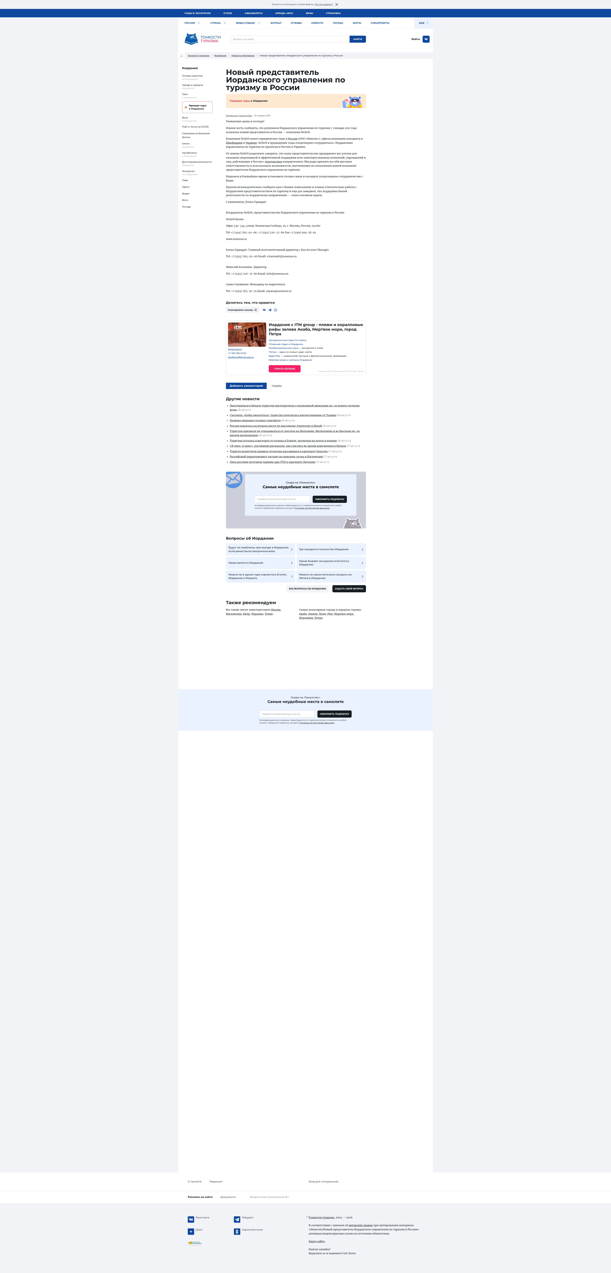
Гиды (185, 180)
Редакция (216, 1181)
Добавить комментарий (246, 385)
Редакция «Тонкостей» (239, 115)
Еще (422, 22)
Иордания (220, 55)
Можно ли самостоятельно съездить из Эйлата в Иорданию (325, 576)
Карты (357, 22)
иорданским (273, 161)
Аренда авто (284, 13)
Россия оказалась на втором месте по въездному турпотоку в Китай (276, 425)
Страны (215, 22)
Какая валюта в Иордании (245, 562)
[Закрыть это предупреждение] (336, 4)
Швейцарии (234, 142)
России (293, 138)
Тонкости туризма (198, 55)
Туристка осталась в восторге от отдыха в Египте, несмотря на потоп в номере (283, 440)
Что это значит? (324, 4)
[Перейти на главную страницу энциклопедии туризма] (203, 39)
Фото (185, 200)
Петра (272, 352)
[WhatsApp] (275, 310)
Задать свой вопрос (349, 588)
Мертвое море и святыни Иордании (290, 359)
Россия (190, 22)
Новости (317, 22)
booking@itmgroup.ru (241, 357)
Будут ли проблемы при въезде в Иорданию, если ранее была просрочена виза (258, 549)
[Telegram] (270, 310)
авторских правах (361, 1225)
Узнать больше (284, 368)
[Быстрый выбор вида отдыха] (259, 23)
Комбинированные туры (283, 348)
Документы (228, 1197)
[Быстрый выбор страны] (225, 23)
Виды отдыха (245, 22)
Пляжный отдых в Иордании (286, 344)
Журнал (275, 22)
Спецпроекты (380, 22)
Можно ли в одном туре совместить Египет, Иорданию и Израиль (257, 576)
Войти (415, 39)
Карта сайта (317, 1241)
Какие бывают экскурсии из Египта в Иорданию (324, 563)
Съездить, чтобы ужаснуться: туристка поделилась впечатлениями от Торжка (283, 415)
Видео (186, 193)
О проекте (195, 1181)
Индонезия (234, 613)
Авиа (254, 13)
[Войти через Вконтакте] (426, 39)
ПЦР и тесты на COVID (195, 126)
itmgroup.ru (235, 349)
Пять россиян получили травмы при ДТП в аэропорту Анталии (272, 462)
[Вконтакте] (264, 310)
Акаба (303, 613)
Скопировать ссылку (240, 309)
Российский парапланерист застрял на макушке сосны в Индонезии (276, 456)
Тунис (269, 613)
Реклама (200, 1197)
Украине (251, 142)
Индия (275, 609)
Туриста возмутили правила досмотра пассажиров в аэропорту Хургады (279, 451)
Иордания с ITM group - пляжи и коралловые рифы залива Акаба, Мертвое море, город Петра (316, 329)
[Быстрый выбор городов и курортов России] (199, 23)
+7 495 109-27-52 (237, 353)
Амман (313, 613)
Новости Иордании (243, 55)
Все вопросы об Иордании (307, 588)
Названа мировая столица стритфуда (255, 420)
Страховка (333, 13)
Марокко (257, 613)
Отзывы (296, 22)
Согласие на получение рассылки (312, 508)
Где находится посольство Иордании (324, 549)
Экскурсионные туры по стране (287, 340)
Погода (338, 22)
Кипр (246, 613)
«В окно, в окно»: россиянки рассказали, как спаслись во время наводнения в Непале (288, 445)
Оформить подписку (329, 499)
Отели (227, 13)
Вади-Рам (274, 356)
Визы (309, 13)
